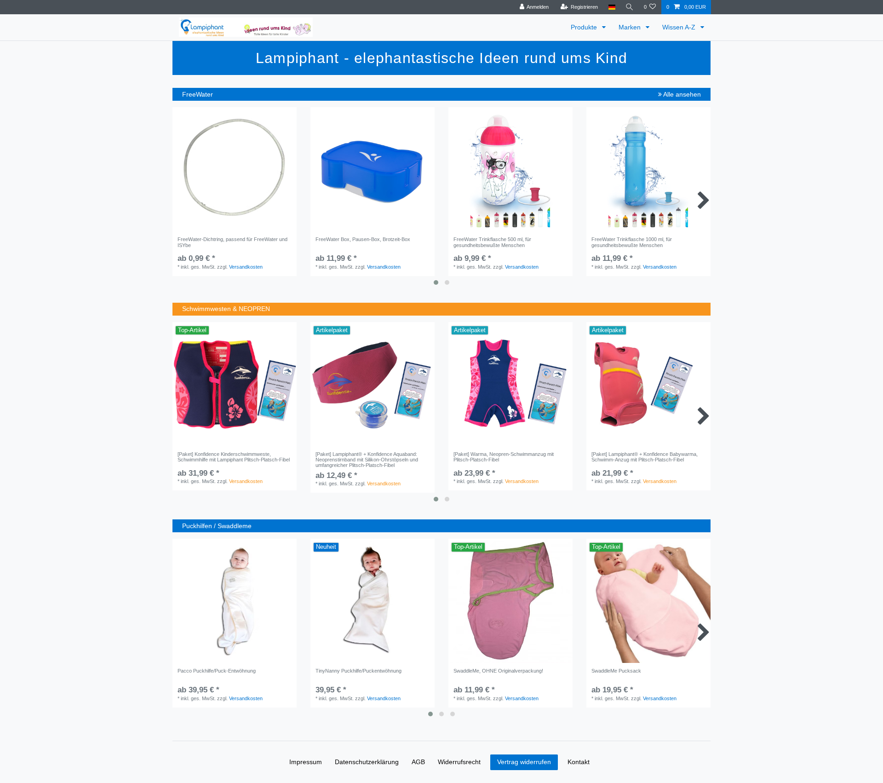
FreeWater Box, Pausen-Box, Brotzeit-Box (362, 239)
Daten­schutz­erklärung (367, 762)
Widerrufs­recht (459, 762)
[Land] (611, 7)
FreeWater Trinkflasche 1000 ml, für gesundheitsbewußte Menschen (631, 242)
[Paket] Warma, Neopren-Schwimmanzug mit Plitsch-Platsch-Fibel (503, 456)
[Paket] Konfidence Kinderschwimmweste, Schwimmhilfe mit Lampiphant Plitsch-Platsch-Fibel (234, 456)
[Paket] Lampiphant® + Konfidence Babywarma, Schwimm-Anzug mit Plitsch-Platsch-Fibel (644, 456)
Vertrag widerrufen (524, 762)
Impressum (305, 762)
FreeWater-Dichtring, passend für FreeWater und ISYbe (232, 242)
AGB (418, 762)
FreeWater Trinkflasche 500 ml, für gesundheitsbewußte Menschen (492, 242)
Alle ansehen (681, 94)
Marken (630, 27)
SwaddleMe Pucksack (616, 671)
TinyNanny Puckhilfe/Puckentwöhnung (358, 671)
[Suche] (629, 7)
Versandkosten (246, 267)
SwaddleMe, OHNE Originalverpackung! (498, 671)
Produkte (585, 27)
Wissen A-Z (679, 27)
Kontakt (579, 762)
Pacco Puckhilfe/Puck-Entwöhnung (217, 671)
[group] (372, 169)
